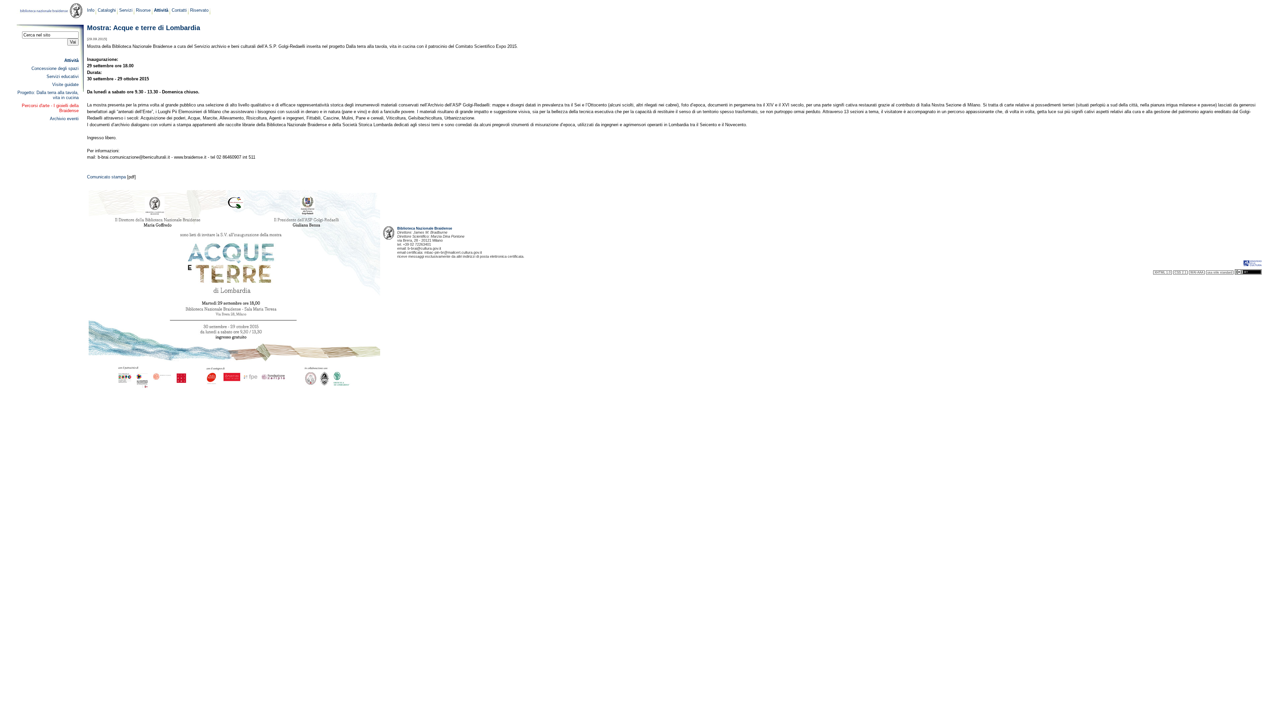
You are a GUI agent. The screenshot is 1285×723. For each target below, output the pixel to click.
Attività (161, 10)
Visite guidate (65, 84)
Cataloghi (107, 10)
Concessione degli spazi (55, 68)
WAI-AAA (1196, 272)
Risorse (143, 10)
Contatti (179, 10)
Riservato (199, 10)
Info (90, 10)
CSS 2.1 (1180, 272)
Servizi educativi (63, 76)
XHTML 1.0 (1162, 272)
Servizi (126, 10)
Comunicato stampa (106, 176)
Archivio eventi (64, 118)
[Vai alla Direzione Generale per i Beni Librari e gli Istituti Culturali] (1253, 265)
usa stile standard (1219, 272)
